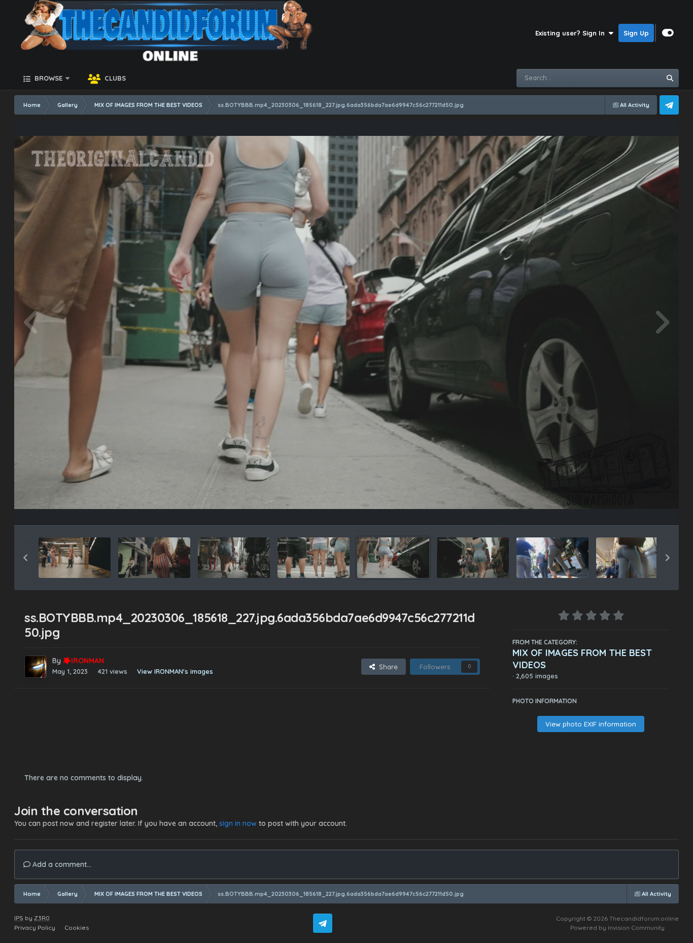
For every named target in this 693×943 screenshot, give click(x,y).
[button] (25, 558)
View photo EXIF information (590, 724)
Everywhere (629, 78)
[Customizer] (668, 33)
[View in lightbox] (346, 323)
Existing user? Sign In (572, 33)
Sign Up (636, 33)
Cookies (76, 927)
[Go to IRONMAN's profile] (35, 667)
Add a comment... (60, 864)
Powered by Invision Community (617, 927)
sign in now (238, 823)
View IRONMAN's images (175, 671)
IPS (18, 918)
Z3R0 (42, 918)
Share (386, 667)
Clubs (114, 78)
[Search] (670, 78)
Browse (47, 78)
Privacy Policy (34, 927)
